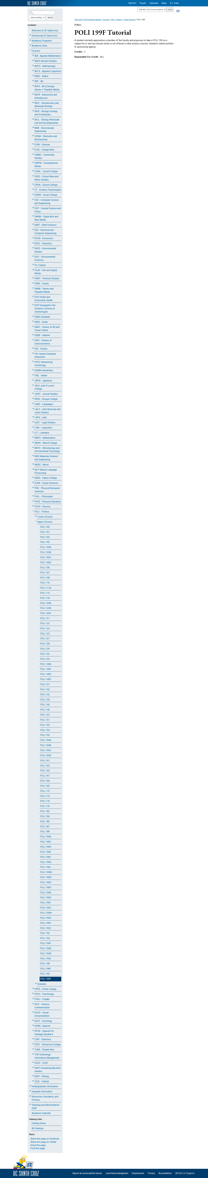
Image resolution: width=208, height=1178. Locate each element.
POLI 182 (45, 811)
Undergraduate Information (45, 1086)
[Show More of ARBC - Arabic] (33, 75)
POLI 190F (45, 857)
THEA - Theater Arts (44, 1049)
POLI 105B (45, 552)
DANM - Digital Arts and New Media (46, 218)
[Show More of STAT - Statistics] (33, 1038)
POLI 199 (45, 973)
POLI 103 (45, 542)
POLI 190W (46, 913)
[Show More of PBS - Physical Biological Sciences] (33, 487)
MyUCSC (132, 3)
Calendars (153, 3)
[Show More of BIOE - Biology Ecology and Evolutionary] (33, 110)
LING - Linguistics (43, 427)
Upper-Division (44, 522)
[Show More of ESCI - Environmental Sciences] (33, 256)
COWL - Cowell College (46, 171)
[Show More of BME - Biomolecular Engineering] (33, 127)
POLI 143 (45, 694)
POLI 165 (45, 765)
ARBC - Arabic (41, 76)
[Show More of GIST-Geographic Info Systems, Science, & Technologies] (33, 304)
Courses (36, 50)
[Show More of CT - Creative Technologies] (33, 189)
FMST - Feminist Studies (47, 278)
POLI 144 (45, 699)
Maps (164, 3)
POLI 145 (45, 704)
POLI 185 (45, 821)
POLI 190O (45, 882)
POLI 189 (45, 831)
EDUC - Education (43, 243)
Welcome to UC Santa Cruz (45, 30)
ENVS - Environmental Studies (45, 250)
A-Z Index (174, 3)
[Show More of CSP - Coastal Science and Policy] (33, 207)
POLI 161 (45, 760)
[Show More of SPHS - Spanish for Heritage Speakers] (33, 1030)
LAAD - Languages (44, 404)
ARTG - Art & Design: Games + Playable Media (47, 88)
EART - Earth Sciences (45, 225)
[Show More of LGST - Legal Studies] (33, 421)
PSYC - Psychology (44, 994)
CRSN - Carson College (46, 184)
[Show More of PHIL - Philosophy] (33, 495)
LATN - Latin (41, 417)
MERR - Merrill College (46, 443)
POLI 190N (45, 877)
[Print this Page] (178, 11)
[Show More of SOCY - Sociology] (33, 1020)
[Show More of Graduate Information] (30, 1090)
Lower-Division (44, 516)
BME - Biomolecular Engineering (44, 130)
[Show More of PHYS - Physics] (33, 505)
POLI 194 (45, 938)
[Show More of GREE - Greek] (33, 321)
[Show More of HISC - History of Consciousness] (33, 339)
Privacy (151, 1173)
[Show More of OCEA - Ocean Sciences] (33, 482)
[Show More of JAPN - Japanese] (33, 380)
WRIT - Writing (42, 1076)
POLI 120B (45, 608)
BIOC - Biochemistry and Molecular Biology (47, 105)
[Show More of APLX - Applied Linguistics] (33, 70)
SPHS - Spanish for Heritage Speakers (44, 1033)
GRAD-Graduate (42, 317)
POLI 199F (45, 979)
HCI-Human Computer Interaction (45, 355)
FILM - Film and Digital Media (46, 272)
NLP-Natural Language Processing (46, 471)
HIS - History (41, 348)
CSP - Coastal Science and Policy (48, 210)
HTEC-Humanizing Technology (43, 364)
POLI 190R (45, 892)
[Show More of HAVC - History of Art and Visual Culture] (33, 326)
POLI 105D (45, 562)
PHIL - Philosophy (44, 496)
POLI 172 (45, 791)
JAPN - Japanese (43, 380)
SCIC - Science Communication (42, 1006)
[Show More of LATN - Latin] (33, 416)
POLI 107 (45, 572)
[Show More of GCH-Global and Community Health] (33, 296)
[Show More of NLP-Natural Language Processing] (33, 469)
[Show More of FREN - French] (33, 283)
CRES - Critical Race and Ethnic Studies (46, 178)
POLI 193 (45, 933)
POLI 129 (45, 648)
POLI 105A (45, 547)
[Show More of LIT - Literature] (33, 432)
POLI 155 (45, 735)
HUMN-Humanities (44, 370)
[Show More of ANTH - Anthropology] (33, 65)
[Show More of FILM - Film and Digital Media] (33, 269)
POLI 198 (45, 963)
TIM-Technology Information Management (47, 1056)
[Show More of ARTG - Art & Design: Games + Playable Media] (33, 85)
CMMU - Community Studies (44, 156)
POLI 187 (45, 826)
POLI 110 (45, 582)
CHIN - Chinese (42, 144)
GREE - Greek (41, 322)
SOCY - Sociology (43, 1021)
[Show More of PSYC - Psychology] (33, 993)
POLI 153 (45, 725)
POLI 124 (45, 628)
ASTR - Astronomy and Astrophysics (46, 96)
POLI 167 (45, 775)
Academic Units (39, 45)
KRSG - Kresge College (46, 399)
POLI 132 (45, 654)
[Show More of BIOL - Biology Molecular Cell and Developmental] (33, 119)
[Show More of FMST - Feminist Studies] (33, 277)
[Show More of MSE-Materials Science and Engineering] (33, 455)
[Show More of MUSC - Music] (33, 464)
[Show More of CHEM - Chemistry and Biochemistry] (33, 135)
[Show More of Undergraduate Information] (30, 1085)
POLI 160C (45, 750)
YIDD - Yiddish (42, 1081)
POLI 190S (45, 897)
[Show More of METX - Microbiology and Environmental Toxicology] (33, 447)
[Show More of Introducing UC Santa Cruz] (30, 35)
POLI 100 (45, 527)
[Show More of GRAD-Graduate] (33, 316)
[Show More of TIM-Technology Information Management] (33, 1053)
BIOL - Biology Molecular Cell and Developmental (47, 121)
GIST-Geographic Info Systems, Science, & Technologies (45, 308)
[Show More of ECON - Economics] (33, 237)
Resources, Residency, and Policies (45, 1098)
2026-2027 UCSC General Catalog (87, 20)
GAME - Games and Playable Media (44, 290)
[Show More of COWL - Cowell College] (33, 170)
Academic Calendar (41, 1113)
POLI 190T (45, 902)
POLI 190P (45, 887)
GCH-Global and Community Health (43, 299)
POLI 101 (45, 532)
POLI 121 (45, 618)
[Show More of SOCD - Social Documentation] (33, 1012)
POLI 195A (45, 948)
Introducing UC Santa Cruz (44, 35)
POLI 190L (45, 867)
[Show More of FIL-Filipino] (33, 264)
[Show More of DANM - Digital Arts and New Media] (33, 215)
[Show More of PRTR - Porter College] (33, 988)
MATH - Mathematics (45, 437)
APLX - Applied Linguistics (48, 71)
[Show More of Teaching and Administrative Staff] (30, 1104)
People (143, 3)
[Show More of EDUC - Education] (33, 242)
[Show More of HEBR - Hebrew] (33, 334)
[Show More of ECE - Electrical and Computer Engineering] (33, 229)
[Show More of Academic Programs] (30, 40)
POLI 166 (45, 770)
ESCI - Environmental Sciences (45, 258)
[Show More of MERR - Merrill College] (33, 442)
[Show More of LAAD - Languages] (33, 403)
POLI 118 (45, 598)
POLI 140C (45, 669)
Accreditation (165, 1173)
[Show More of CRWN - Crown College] (33, 194)
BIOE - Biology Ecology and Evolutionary (46, 113)
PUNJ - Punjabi (42, 999)
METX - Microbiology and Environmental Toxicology (47, 450)
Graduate (41, 984)
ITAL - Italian (41, 375)
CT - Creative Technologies (48, 189)
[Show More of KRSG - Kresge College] (33, 398)
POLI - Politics (42, 511)
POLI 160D (45, 755)
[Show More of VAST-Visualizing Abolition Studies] (33, 1067)
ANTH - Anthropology (45, 66)
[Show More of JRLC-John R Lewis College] (33, 385)
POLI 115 (45, 593)
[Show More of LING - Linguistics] (33, 427)
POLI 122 (45, 623)
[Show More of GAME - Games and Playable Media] (33, 288)
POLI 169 (45, 786)
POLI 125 (45, 633)
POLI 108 (45, 577)
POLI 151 (45, 720)
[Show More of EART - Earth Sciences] (33, 224)
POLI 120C (45, 613)
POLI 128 (45, 643)
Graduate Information (42, 1091)
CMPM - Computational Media (46, 165)
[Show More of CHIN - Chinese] (33, 144)
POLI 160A (45, 740)
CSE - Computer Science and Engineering (47, 202)
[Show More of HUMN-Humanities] (33, 369)
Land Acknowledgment (117, 1173)
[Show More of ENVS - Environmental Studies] (33, 247)
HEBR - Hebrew (42, 335)
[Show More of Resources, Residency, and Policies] (30, 1096)
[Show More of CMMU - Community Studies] (33, 154)
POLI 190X (45, 918)
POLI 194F (45, 943)
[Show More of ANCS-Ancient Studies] (33, 60)
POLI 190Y (45, 923)
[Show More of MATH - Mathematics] (33, 437)
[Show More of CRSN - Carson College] (33, 184)
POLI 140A (45, 664)
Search (50, 18)
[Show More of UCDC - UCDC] (33, 1062)
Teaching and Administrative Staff (45, 1107)
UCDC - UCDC (41, 1063)
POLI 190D (45, 846)
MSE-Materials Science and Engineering (46, 458)
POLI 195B (45, 953)
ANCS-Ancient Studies (46, 61)
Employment (138, 1173)
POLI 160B (45, 745)
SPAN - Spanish (42, 1026)
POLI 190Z (45, 928)
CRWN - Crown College (46, 195)
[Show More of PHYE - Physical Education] (33, 501)
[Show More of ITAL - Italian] (33, 374)
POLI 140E (45, 679)
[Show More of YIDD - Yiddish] (33, 1080)
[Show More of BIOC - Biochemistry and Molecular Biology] (33, 102)
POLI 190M (46, 872)
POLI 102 (45, 537)
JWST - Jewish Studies (46, 394)
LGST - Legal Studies (45, 422)
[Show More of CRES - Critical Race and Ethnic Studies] (33, 175)
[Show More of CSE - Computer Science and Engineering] (33, 199)
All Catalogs (38, 1128)
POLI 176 (45, 806)
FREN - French (42, 283)
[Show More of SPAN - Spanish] (33, 1025)
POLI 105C (45, 557)
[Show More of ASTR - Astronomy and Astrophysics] (33, 94)
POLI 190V (45, 907)
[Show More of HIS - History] (33, 348)
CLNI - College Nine (44, 149)
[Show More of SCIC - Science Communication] (33, 1003)
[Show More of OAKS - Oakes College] (33, 477)
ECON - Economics (44, 238)
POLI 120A (45, 603)
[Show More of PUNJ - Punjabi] (33, 998)
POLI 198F (45, 968)
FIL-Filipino (40, 265)
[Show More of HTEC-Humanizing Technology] (33, 361)
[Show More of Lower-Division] (36, 516)
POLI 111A (45, 588)
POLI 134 (45, 659)
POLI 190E (45, 852)
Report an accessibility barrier (87, 1173)
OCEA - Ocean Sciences (46, 483)
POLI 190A (45, 836)
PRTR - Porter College (45, 989)
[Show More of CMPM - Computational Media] (33, 162)
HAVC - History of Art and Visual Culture (47, 329)
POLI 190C (45, 841)
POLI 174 (45, 796)
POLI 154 (45, 730)
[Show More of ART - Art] (33, 80)
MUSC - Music (42, 464)
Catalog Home (39, 1123)
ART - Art (39, 81)
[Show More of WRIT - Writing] (33, 1075)
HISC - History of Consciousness (43, 342)
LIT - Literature (42, 432)
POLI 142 (45, 689)
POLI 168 (45, 780)
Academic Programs (42, 40)
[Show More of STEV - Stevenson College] (33, 1043)
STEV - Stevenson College (48, 1044)
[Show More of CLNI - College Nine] (33, 149)
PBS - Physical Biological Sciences (47, 490)
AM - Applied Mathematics (48, 56)
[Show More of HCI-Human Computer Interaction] (33, 353)
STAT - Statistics (43, 1039)
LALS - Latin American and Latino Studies (48, 411)
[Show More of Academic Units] (30, 45)
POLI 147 (45, 714)
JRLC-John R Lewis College (44, 387)
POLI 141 (45, 684)
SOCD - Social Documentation (42, 1014)
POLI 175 (45, 801)
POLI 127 (45, 638)
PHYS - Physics (42, 506)
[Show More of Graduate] (36, 983)
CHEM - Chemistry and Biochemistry (46, 138)
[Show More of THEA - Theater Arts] (33, 1049)
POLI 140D (45, 674)
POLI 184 (45, 816)
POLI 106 (45, 567)
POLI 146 (45, 709)
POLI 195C (45, 958)
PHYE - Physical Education (48, 501)
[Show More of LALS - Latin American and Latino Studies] (33, 408)
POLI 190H (45, 862)
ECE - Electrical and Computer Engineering (45, 232)
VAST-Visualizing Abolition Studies (48, 1070)
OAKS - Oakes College (46, 478)
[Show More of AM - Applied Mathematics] (33, 55)
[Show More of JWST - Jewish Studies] (33, 393)
